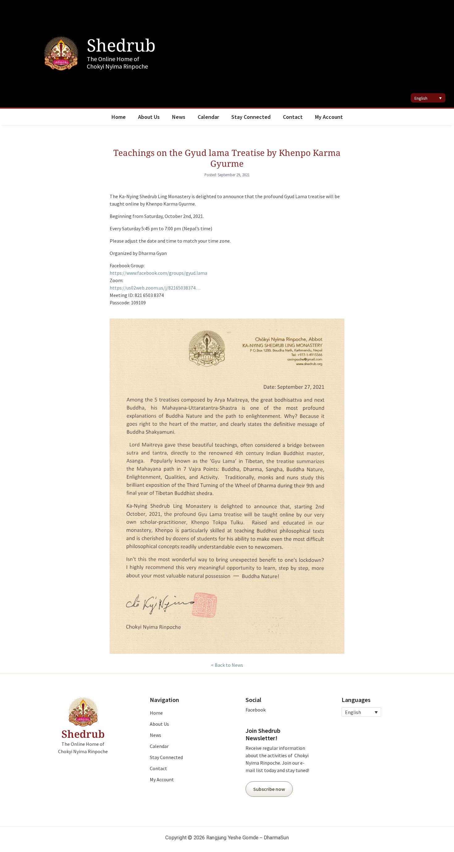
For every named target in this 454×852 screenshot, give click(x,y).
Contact (293, 116)
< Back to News (227, 665)
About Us (149, 116)
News (178, 116)
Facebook (256, 710)
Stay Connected (251, 116)
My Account (329, 116)
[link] (158, 273)
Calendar (208, 116)
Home (118, 116)
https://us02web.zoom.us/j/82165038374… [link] (155, 288)
